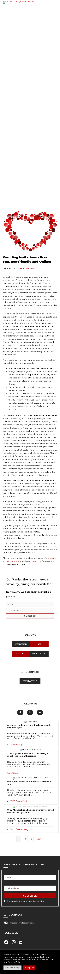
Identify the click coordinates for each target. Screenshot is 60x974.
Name (6, 873)
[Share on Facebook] (20, 712)
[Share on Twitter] (40, 712)
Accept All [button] (29, 967)
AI (8, 744)
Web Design (17, 744)
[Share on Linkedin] (30, 712)
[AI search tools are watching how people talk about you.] (30, 734)
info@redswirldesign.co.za (22, 923)
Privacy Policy (37, 901)
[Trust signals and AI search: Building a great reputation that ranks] (30, 762)
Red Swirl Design (28, 268)
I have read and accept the (25, 901)
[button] (54, 106)
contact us (36, 561)
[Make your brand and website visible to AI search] (30, 790)
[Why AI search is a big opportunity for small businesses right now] (30, 819)
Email (6, 884)
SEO (13, 801)
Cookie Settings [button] (12, 967)
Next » (39, 839)
